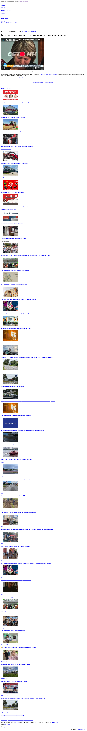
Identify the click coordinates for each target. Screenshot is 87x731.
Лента (2, 462)
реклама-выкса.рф (82, 729)
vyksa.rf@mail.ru (7, 724)
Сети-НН (21, 77)
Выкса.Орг (3, 21)
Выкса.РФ (3, 7)
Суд (22, 31)
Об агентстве (4, 720)
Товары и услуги (6, 10)
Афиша (3, 13)
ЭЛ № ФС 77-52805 (55, 722)
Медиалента (4, 18)
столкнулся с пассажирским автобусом (49, 74)
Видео (2, 16)
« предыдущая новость (38, 82)
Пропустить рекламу (23, 1)
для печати (33, 31)
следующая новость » (49, 82)
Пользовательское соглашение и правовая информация (20, 720)
